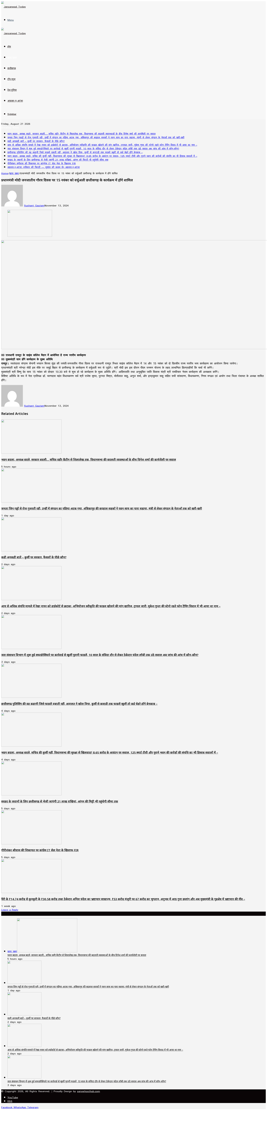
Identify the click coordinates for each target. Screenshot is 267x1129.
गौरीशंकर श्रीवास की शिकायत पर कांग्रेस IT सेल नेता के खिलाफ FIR (41, 163)
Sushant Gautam (34, 205)
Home (4, 173)
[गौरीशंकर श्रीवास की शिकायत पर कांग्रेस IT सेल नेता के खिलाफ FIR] (31, 843)
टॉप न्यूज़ (11, 79)
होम (9, 46)
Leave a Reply (9, 909)
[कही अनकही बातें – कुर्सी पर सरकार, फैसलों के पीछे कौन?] (31, 550)
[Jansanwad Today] (13, 6)
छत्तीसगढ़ (11, 68)
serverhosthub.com (88, 1091)
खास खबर (12, 57)
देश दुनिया (12, 90)
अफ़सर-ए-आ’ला (15, 100)
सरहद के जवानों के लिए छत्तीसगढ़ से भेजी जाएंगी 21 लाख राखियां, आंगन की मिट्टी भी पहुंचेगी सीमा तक (57, 159)
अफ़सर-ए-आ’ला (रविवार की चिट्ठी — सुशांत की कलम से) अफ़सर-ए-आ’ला (43, 167)
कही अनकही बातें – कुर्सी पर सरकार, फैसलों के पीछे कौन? (36, 141)
